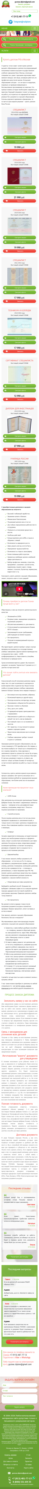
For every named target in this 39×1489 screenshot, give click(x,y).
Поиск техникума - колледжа (21, 45)
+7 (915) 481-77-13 (19, 16)
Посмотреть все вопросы (19, 1342)
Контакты (10, 1468)
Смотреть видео (20, 137)
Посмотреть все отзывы (19, 1257)
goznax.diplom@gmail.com (25, 2)
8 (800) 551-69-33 (22, 1481)
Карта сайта (28, 1468)
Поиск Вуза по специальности (21, 39)
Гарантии (28, 1461)
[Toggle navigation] (35, 28)
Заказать (20, 151)
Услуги (5, 50)
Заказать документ (24, 4)
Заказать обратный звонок (24, 7)
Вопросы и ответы (11, 1464)
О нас (28, 1455)
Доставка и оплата (10, 1461)
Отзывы (29, 1464)
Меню (4, 28)
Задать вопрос (19, 1407)
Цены (10, 1458)
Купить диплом (10, 1455)
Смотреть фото (20, 142)
